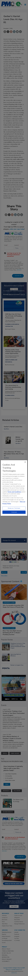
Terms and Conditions (14, 492)
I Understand (14, 512)
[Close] (25, 462)
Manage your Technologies (14, 508)
